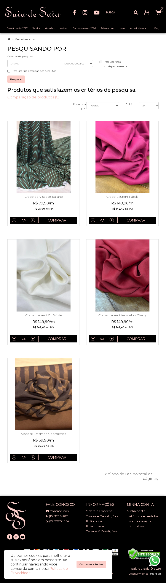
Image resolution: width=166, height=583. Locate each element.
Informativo (135, 526)
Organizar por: (79, 106)
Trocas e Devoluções (102, 516)
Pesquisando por (25, 39)
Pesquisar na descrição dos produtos (34, 70)
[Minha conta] (146, 12)
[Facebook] (74, 12)
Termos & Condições (101, 531)
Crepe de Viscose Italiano (43, 197)
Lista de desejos (139, 521)
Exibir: (129, 104)
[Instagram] (85, 12)
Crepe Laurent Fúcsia (122, 197)
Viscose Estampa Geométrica (43, 434)
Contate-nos (59, 511)
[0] (158, 12)
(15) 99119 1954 (58, 521)
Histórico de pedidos (142, 516)
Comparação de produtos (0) (33, 97)
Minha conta (136, 511)
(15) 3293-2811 (58, 516)
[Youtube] (96, 12)
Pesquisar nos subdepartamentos (116, 64)
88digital (155, 573)
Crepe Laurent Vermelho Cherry (122, 315)
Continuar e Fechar (91, 564)
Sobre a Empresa (99, 511)
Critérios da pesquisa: (20, 56)
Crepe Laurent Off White (43, 315)
